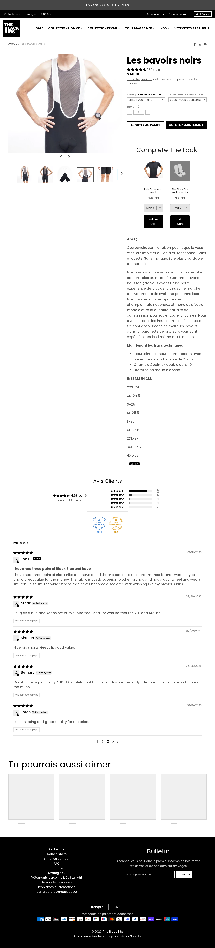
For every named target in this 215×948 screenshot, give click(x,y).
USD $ (45, 14)
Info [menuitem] (163, 28)
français (31, 14)
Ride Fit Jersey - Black (153, 191)
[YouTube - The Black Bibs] (205, 43)
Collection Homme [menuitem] (64, 28)
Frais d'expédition (139, 79)
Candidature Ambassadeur (56, 892)
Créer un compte (179, 14)
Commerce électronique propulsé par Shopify (107, 936)
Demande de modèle (56, 882)
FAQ (57, 863)
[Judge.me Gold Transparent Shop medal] (116, 523)
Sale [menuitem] (39, 28)
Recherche (56, 849)
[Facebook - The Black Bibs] (195, 43)
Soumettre (183, 874)
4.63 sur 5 (79, 495)
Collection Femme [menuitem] (102, 28)
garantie (56, 868)
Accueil (13, 43)
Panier (204, 14)
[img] (23, 553)
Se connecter (155, 14)
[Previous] (61, 156)
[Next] (69, 156)
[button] (137, 69)
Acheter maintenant (186, 125)
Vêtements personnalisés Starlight (56, 878)
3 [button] (108, 741)
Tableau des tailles (149, 94)
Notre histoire (57, 854)
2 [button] (102, 741)
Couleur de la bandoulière (185, 94)
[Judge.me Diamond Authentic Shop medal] (99, 523)
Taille (144, 94)
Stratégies (55, 873)
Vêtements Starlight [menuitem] (191, 28)
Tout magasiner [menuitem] (138, 28)
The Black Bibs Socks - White (180, 191)
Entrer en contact (57, 859)
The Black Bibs (113, 932)
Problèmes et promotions (56, 887)
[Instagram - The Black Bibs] (200, 43)
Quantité (133, 107)
